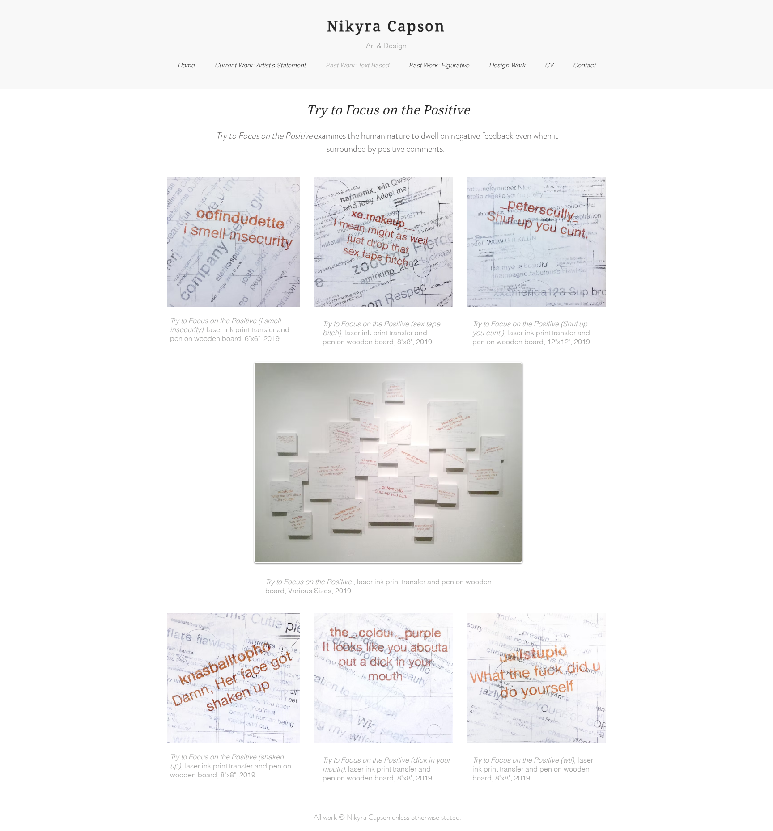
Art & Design (386, 45)
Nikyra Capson (386, 26)
